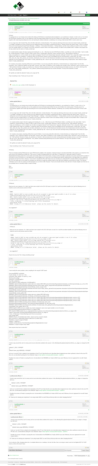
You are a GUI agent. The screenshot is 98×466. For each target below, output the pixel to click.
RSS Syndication (63, 462)
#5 (88, 267)
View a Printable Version (14, 455)
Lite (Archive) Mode (46, 462)
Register (25, 15)
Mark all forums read (55, 462)
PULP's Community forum (21, 18)
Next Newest (19, 450)
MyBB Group (23, 464)
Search (67, 12)
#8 (88, 409)
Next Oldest (12, 450)
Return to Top (38, 462)
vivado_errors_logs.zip (17, 85)
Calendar (82, 12)
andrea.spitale (19, 27)
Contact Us (16, 462)
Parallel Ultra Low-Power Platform (27, 462)
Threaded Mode (86, 23)
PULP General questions (33, 18)
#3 (88, 180)
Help (89, 12)
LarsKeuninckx (19, 262)
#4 (88, 220)
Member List (75, 12)
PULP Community (11, 18)
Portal (61, 12)
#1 (88, 32)
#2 (88, 97)
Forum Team (10, 462)
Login (20, 15)
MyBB (13, 464)
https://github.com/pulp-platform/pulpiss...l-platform (51, 355)
